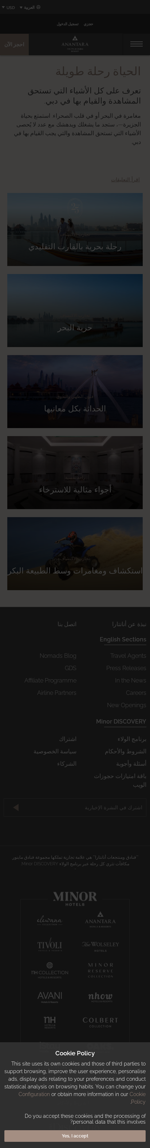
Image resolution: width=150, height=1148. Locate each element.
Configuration (34, 1094)
